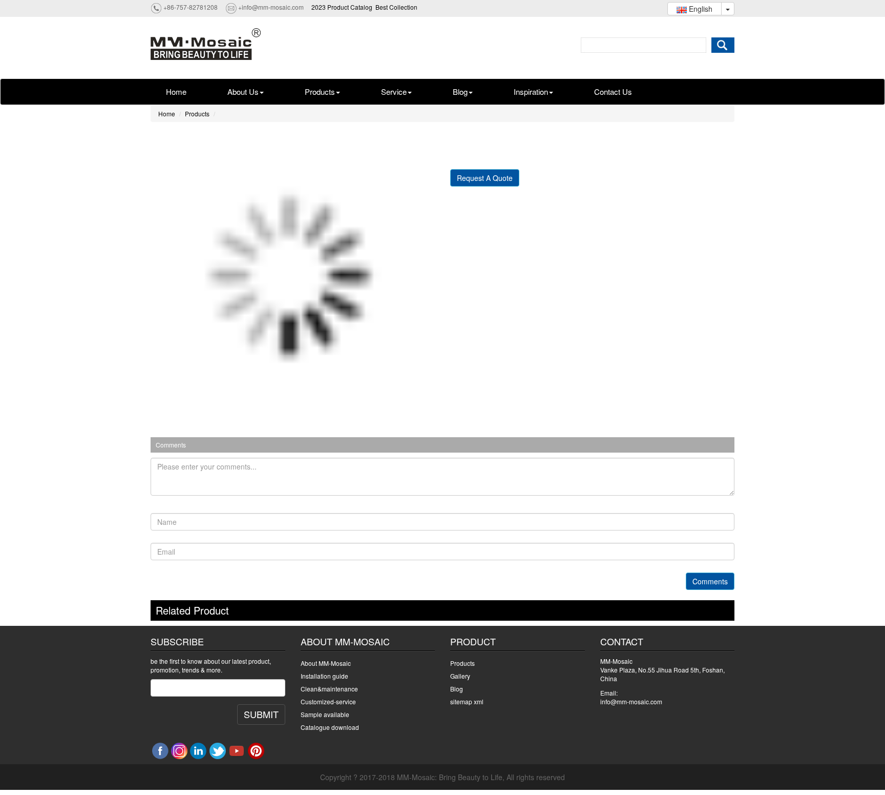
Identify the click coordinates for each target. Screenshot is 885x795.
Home (176, 91)
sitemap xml (466, 701)
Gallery (460, 675)
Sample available (325, 714)
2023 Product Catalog (341, 7)
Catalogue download (330, 727)
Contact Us (613, 91)
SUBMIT (261, 714)
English (699, 9)
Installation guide (324, 675)
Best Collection (396, 7)
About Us (243, 91)
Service (394, 91)
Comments (710, 581)
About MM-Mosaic (326, 663)
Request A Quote (485, 178)
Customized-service (328, 701)
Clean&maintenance (329, 688)
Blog (460, 91)
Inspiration (531, 91)
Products (320, 91)
